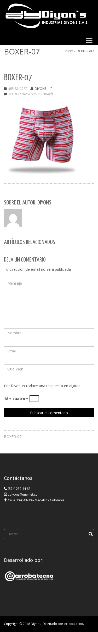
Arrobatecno (73, 624)
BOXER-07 (12, 436)
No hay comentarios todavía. (31, 94)
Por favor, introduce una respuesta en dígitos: (42, 385)
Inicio (68, 50)
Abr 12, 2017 (17, 88)
